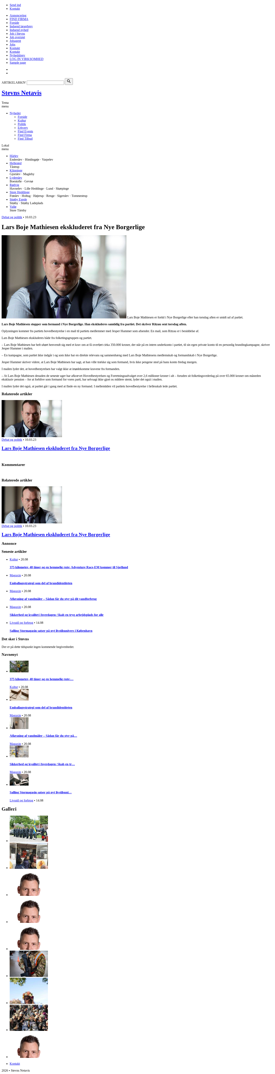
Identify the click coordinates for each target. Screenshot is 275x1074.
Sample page (18, 62)
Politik (22, 124)
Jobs (12, 44)
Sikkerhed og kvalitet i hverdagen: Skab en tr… (42, 764)
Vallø (13, 206)
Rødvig (14, 185)
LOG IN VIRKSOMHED (26, 59)
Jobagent (15, 41)
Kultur (22, 120)
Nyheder (15, 113)
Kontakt (15, 8)
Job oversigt (17, 37)
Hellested (16, 163)
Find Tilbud (25, 138)
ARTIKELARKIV (14, 82)
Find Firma (25, 135)
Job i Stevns (17, 33)
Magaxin (15, 575)
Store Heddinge (20, 192)
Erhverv (23, 127)
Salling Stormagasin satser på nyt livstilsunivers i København (51, 630)
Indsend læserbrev (21, 26)
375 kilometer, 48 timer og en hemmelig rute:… (41, 679)
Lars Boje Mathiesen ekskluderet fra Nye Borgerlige (56, 448)
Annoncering (18, 15)
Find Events (25, 131)
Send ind (15, 5)
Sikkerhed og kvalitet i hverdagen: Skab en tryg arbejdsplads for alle (56, 615)
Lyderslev (16, 177)
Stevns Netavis (21, 92)
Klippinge (16, 170)
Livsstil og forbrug (21, 622)
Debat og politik (12, 217)
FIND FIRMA (19, 19)
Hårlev (14, 156)
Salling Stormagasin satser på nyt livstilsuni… (41, 792)
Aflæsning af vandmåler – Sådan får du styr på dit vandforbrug (53, 599)
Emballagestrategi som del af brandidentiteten (41, 583)
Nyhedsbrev (17, 55)
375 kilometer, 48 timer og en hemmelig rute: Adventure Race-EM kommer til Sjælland (69, 567)
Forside (14, 22)
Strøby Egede (18, 199)
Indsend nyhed (19, 30)
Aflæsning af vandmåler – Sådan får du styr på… (43, 735)
